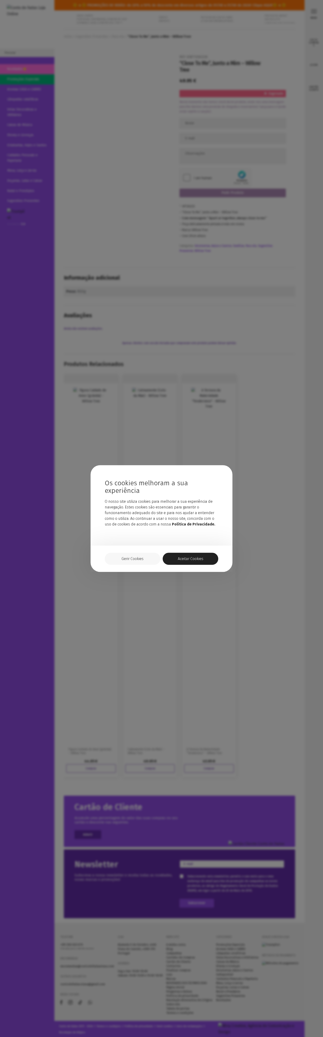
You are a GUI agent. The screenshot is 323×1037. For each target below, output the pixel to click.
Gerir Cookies (133, 558)
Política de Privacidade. (193, 524)
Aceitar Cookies (190, 558)
